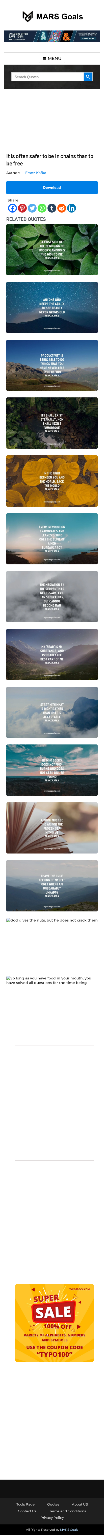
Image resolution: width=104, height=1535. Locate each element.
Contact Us (27, 1511)
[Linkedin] (71, 208)
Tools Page (25, 1504)
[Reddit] (61, 208)
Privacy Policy (52, 1518)
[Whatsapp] (42, 208)
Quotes (53, 1504)
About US (80, 1504)
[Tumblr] (51, 208)
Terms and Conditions (67, 1511)
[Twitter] (32, 208)
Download (52, 187)
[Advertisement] (52, 1102)
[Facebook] (12, 208)
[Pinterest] (22, 208)
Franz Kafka (35, 172)
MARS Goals (69, 1529)
